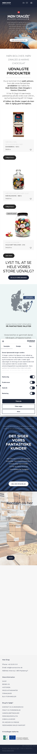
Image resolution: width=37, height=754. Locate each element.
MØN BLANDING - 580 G (13, 196)
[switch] (32, 382)
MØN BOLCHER (10, 142)
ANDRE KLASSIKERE (12, 242)
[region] (18, 24)
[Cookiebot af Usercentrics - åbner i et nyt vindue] (27, 341)
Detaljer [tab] (18, 346)
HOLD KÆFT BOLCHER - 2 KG (15, 245)
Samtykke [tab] (7, 346)
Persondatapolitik (8, 750)
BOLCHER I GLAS (23, 193)
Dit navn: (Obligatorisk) (15, 518)
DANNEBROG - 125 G (12, 147)
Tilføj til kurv (9, 157)
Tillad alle (18, 401)
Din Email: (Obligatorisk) (15, 526)
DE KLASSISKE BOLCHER (14, 144)
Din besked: (11, 541)
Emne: (9, 533)
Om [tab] (30, 346)
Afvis (18, 411)
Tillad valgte (18, 406)
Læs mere (8, 255)
